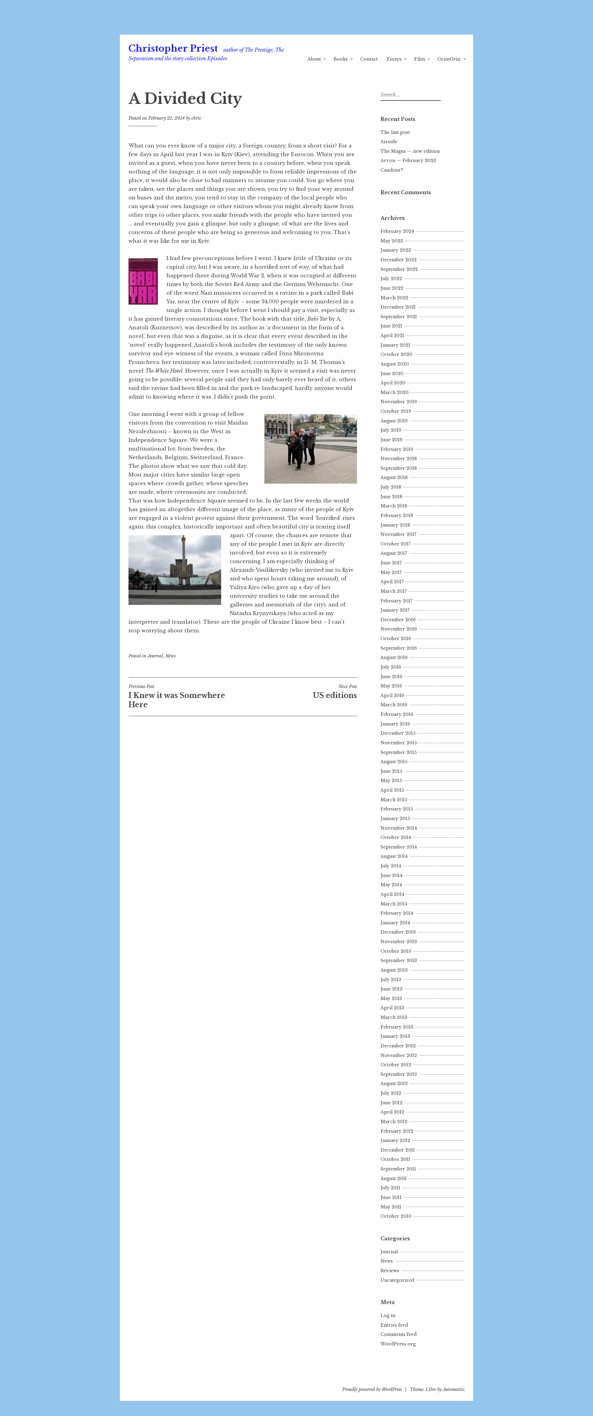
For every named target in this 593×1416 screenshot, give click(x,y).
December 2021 (398, 307)
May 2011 (391, 1207)
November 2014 (399, 828)
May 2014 (391, 885)
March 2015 (394, 799)
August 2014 (394, 856)
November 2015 (399, 743)
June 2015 (391, 771)
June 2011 (391, 1197)
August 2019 (394, 421)
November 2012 (399, 1055)
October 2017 (395, 544)
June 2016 (391, 676)
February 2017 (397, 601)
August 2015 (394, 761)
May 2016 (391, 686)
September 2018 (399, 468)
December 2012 (398, 1046)
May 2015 (391, 780)
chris (196, 118)
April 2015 (392, 790)
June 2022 (392, 288)
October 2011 (395, 1159)
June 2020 (392, 373)
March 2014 (394, 904)
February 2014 (397, 913)
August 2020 (395, 364)
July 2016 (391, 667)
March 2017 (394, 591)
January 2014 (395, 923)
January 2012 (395, 1140)
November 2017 (398, 534)
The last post (395, 132)
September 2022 (399, 269)
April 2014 (392, 894)
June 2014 (391, 875)
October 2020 (396, 354)
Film (419, 59)
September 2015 (399, 752)
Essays (394, 59)
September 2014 (399, 847)
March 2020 (395, 392)
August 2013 (394, 970)
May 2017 (391, 572)
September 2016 (399, 648)
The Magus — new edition (410, 151)
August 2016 (394, 657)
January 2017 (395, 610)
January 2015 (395, 818)
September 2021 (399, 316)
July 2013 (391, 979)
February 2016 (397, 714)
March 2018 (394, 506)
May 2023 (392, 241)
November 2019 (399, 401)
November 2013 (399, 941)
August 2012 (394, 1083)
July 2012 (391, 1093)
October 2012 (396, 1064)
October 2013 (396, 951)
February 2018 (397, 515)
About (314, 59)
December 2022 (399, 260)
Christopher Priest (173, 48)
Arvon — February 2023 (408, 160)
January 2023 (396, 250)
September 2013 (399, 960)
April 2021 (392, 335)
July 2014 (391, 866)
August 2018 (394, 477)
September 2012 (399, 1074)
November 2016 (399, 629)
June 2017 (391, 563)
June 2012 (391, 1103)
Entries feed (394, 1325)
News (170, 656)
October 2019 (396, 411)
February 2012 (397, 1131)
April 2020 (393, 383)
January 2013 (395, 1036)
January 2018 (395, 525)
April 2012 (392, 1112)
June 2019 (391, 440)
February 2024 (397, 231)
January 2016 (395, 724)
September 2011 (398, 1169)
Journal (155, 656)
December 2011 (398, 1150)
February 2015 (397, 809)
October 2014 (396, 837)
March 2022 (394, 298)
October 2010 (396, 1216)
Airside (389, 141)
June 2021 (391, 326)
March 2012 (394, 1121)
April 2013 (392, 1008)
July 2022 (391, 278)
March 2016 (394, 705)
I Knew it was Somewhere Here (176, 696)
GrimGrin (449, 59)
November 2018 (399, 458)
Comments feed (399, 1334)
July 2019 (391, 430)
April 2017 (392, 581)
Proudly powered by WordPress (372, 1389)
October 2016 (396, 638)
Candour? (392, 170)
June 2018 (391, 496)
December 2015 (398, 733)
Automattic (454, 1389)
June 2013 (391, 989)
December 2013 (398, 932)
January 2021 (395, 345)
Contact (369, 59)
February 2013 (397, 1027)
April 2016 (392, 695)
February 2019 (397, 449)
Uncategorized (397, 1280)
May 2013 (391, 998)
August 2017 (394, 553)
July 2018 (391, 487)
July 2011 (390, 1188)
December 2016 (398, 619)
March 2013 (394, 1017)
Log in (388, 1315)
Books (341, 59)
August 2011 (394, 1178)
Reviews (390, 1270)
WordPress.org (398, 1344)
